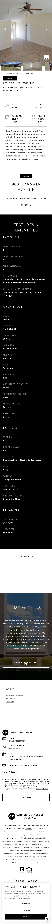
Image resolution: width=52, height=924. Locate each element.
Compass (28, 829)
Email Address (10, 772)
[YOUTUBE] (29, 881)
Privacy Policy (42, 789)
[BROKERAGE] (35, 881)
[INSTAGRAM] (22, 881)
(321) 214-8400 (14, 749)
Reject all (26, 904)
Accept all (26, 917)
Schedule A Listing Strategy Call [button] (26, 663)
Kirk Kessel (10, 698)
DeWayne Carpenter (14, 695)
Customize (26, 910)
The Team (10, 702)
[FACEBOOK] (16, 881)
